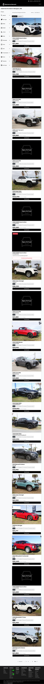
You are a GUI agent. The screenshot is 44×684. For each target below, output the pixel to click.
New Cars (17, 670)
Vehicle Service (31, 672)
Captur (11, 669)
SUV (4, 669)
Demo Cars (17, 671)
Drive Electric (23, 674)
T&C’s (22, 672)
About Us (36, 673)
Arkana (11, 670)
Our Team (36, 671)
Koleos (11, 671)
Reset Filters (14, 16)
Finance (17, 673)
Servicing (22, 669)
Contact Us (37, 670)
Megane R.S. (11, 672)
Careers (36, 674)
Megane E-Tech (12, 673)
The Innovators (23, 671)
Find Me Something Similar (26, 258)
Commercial (5, 673)
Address (31, 1)
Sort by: (32, 12)
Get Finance (26, 46)
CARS (4, 670)
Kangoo (11, 674)
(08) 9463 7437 (37, 1)
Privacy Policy (37, 677)
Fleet (36, 672)
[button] (40, 4)
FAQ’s (22, 673)
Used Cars (17, 672)
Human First (23, 670)
